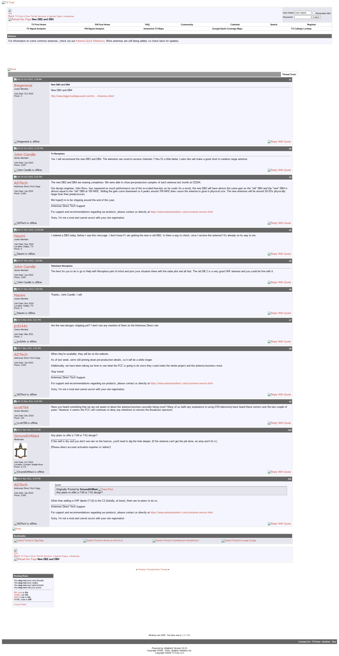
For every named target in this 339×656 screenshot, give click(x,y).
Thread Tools (289, 74)
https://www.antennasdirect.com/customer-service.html (181, 211)
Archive (326, 641)
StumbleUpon (192, 540)
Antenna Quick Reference (90, 40)
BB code (18, 592)
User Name (288, 13)
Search (273, 24)
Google (252, 540)
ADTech (21, 183)
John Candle (25, 154)
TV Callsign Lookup (301, 28)
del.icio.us (118, 540)
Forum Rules (20, 604)
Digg (41, 540)
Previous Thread (146, 569)
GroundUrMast (26, 436)
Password (288, 17)
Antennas (69, 16)
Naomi (19, 236)
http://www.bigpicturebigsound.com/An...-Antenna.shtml (82, 96)
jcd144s (20, 326)
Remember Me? (323, 13)
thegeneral (23, 85)
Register (311, 24)
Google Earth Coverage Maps (227, 28)
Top (334, 641)
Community (187, 24)
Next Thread (161, 569)
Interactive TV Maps (154, 28)
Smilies (17, 595)
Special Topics (56, 16)
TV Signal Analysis (36, 28)
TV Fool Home (38, 24)
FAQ (147, 24)
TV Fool (19, 16)
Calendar (235, 24)
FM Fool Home (102, 24)
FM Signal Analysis (94, 28)
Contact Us (304, 641)
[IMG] (16, 597)
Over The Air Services (35, 16)
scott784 (21, 407)
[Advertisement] (169, 56)
